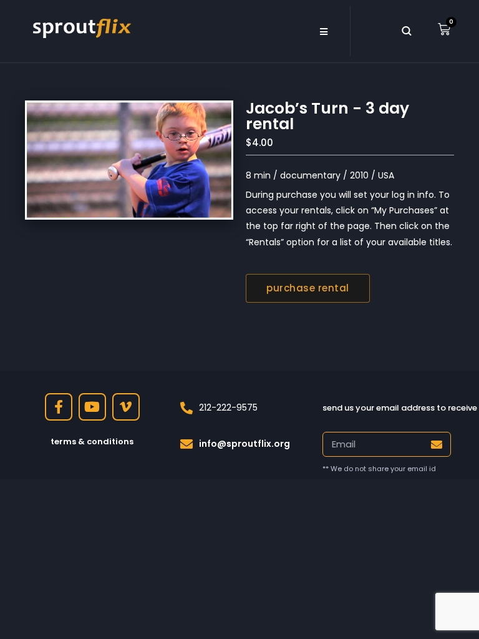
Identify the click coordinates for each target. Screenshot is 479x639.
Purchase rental (307, 288)
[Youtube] (92, 407)
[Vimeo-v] (126, 407)
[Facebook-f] (58, 407)
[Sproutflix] (80, 27)
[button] (323, 31)
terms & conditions (92, 441)
